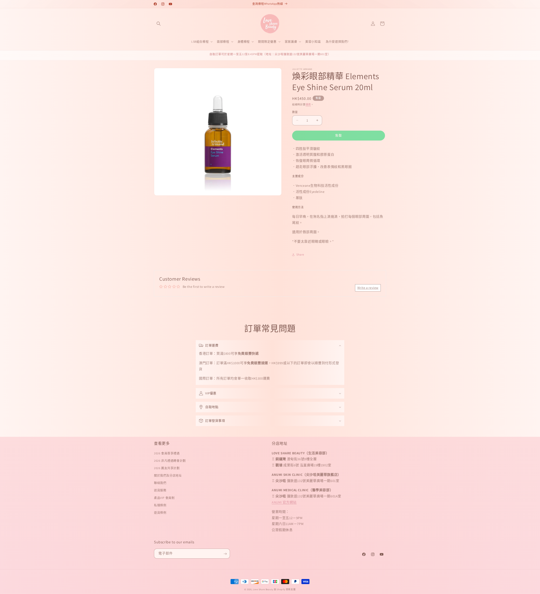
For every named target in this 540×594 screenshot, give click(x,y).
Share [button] (300, 255)
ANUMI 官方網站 (284, 502)
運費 (308, 104)
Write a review (367, 287)
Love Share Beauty (263, 589)
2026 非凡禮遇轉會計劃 (170, 461)
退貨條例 (160, 512)
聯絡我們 (160, 483)
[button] (158, 23)
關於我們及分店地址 (168, 475)
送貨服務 (160, 490)
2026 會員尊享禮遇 (167, 453)
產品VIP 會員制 (164, 498)
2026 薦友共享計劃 (167, 468)
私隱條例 (160, 505)
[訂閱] (225, 554)
